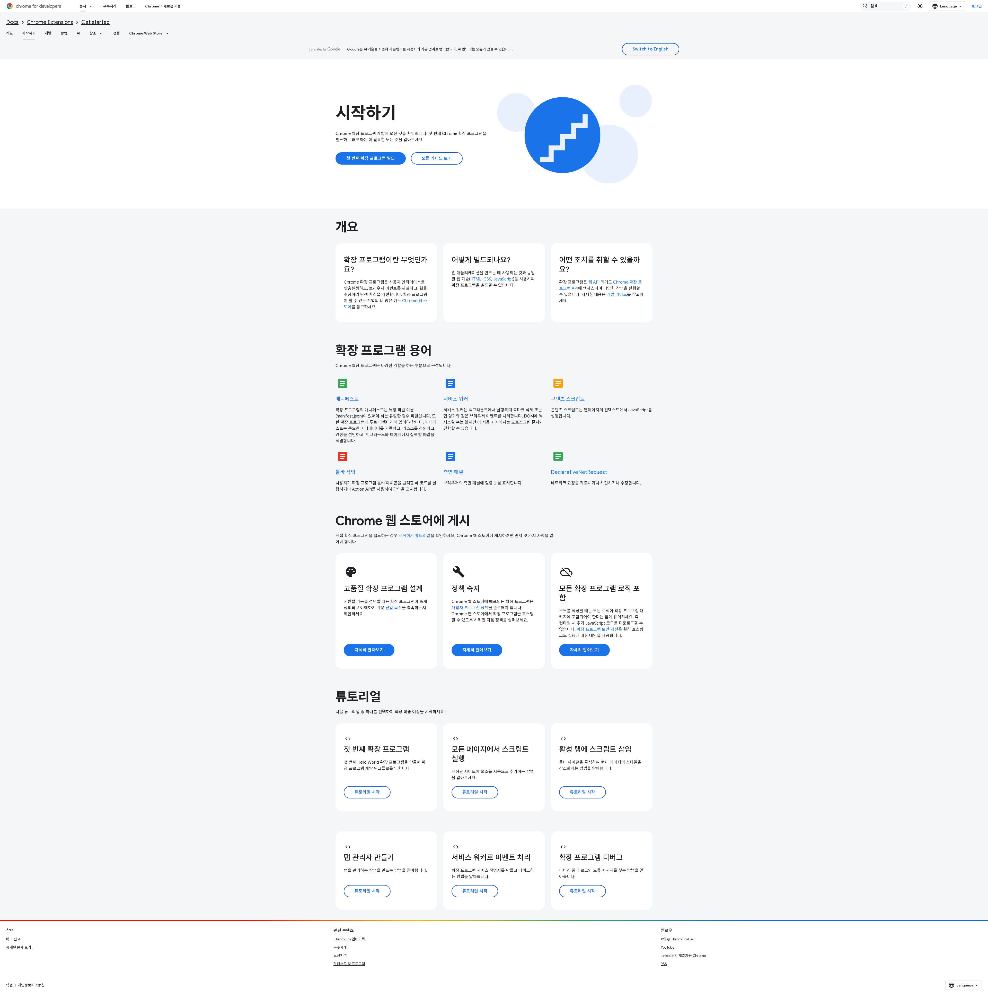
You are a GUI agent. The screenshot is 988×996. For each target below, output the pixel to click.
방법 (64, 33)
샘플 (116, 33)
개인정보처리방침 (31, 985)
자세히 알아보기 (369, 650)
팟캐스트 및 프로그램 (349, 963)
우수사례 (110, 6)
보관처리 (340, 955)
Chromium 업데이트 (349, 939)
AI (78, 33)
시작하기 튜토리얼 (414, 535)
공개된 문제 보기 (18, 947)
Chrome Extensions (50, 22)
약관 (9, 985)
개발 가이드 (617, 294)
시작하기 (29, 33)
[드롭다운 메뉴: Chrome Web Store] (169, 33)
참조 (93, 33)
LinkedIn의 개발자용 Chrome (683, 955)
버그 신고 (13, 939)
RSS (664, 963)
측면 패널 (453, 472)
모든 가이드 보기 (437, 158)
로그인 (977, 6)
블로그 (131, 6)
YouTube (667, 947)
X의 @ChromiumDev (677, 939)
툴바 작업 (345, 472)
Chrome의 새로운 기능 (163, 6)
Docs (12, 22)
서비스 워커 (455, 399)
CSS (487, 279)
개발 (48, 33)
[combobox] (885, 6)
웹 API (593, 282)
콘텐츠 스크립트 (568, 399)
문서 (83, 6)
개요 (9, 33)
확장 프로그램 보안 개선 (597, 629)
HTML (475, 279)
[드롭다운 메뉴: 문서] (92, 6)
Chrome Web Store (146, 33)
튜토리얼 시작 (367, 792)
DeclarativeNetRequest (579, 472)
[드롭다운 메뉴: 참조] (102, 33)
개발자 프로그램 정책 (470, 607)
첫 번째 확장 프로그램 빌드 (370, 158)
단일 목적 (393, 607)
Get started (95, 22)
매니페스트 (347, 399)
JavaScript (503, 279)
